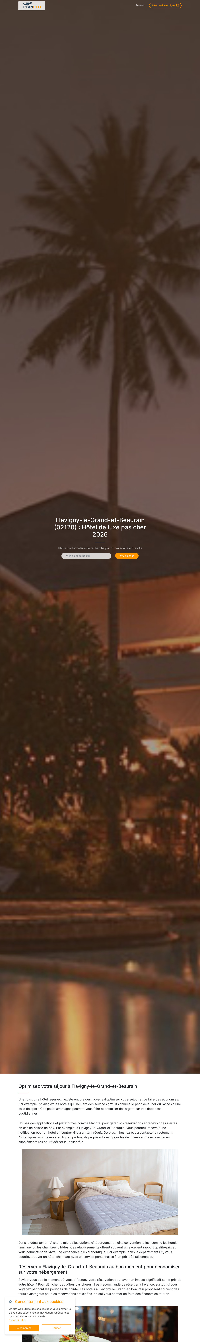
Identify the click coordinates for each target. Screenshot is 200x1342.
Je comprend (24, 1327)
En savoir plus (17, 1320)
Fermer (56, 1327)
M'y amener (127, 555)
